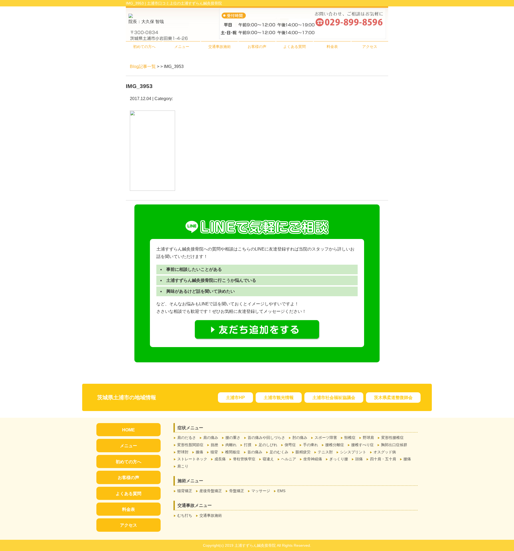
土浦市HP (235, 397)
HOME (128, 430)
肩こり (182, 466)
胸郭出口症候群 (394, 445)
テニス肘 (325, 452)
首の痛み (254, 452)
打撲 (247, 445)
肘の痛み (299, 437)
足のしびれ (268, 445)
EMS (281, 491)
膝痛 (199, 452)
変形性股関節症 (190, 445)
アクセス (369, 46)
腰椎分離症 (334, 445)
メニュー (181, 46)
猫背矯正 (184, 491)
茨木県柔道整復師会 (393, 397)
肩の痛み (210, 437)
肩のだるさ (186, 437)
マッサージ (260, 491)
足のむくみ (279, 452)
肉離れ (231, 445)
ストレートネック (192, 459)
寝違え (268, 459)
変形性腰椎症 (392, 437)
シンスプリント (353, 452)
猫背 (214, 452)
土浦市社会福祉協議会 (333, 397)
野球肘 (182, 452)
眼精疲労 (303, 452)
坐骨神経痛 (312, 459)
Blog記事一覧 (143, 66)
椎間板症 (232, 452)
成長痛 (220, 459)
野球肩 (368, 437)
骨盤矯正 (236, 491)
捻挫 (214, 445)
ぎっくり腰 (338, 459)
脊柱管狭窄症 (244, 459)
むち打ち (184, 515)
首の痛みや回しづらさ (266, 437)
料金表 (332, 46)
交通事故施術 (219, 46)
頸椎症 (350, 437)
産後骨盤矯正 (210, 491)
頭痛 (359, 459)
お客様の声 (257, 46)
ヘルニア (288, 459)
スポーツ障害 (326, 437)
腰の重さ (232, 437)
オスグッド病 (384, 452)
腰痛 (407, 459)
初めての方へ (144, 46)
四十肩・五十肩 (383, 459)
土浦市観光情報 (279, 397)
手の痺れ (310, 445)
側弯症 (290, 445)
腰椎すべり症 (362, 445)
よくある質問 (294, 46)
